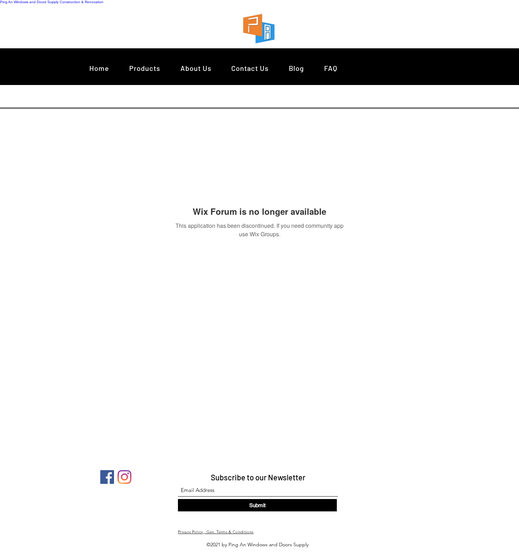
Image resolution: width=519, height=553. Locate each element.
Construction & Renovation (81, 2)
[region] (261, 28)
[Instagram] (124, 477)
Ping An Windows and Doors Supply (29, 2)
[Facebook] (107, 477)
